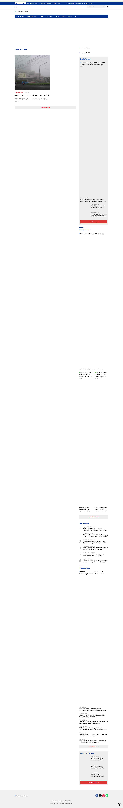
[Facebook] (96, 795)
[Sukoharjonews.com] (21, 11)
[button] (104, 6)
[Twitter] (100, 795)
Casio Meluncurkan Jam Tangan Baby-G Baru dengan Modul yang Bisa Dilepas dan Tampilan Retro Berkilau (98, 206)
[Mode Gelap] (107, 6)
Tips (76, 16)
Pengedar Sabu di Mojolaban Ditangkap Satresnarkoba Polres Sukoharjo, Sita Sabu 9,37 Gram (98, 775)
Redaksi (54, 801)
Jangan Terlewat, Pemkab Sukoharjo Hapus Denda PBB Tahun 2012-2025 (92, 716)
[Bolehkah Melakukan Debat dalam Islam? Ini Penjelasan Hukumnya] (84, 767)
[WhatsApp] (106, 795)
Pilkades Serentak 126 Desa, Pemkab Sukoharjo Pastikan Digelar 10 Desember (93, 735)
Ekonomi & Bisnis (60, 16)
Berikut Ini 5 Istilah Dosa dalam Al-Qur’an (61, 3)
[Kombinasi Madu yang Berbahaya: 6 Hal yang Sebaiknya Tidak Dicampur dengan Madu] (93, 129)
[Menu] (16, 6)
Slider (21, 92)
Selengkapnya (45, 107)
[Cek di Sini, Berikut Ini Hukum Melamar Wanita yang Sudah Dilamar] (101, 439)
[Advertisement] (61, 31)
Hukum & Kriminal (32, 16)
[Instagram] (103, 795)
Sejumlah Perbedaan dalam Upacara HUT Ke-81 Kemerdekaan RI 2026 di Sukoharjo (93, 722)
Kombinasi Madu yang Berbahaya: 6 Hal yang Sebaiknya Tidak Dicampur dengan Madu (92, 200)
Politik (41, 16)
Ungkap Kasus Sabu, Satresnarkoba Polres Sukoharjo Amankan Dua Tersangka (98, 759)
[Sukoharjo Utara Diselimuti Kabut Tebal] (32, 72)
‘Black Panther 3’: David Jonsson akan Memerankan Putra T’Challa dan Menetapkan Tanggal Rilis (94, 554)
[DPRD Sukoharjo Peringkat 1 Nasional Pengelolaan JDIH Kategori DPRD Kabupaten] (93, 638)
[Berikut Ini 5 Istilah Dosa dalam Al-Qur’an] (93, 300)
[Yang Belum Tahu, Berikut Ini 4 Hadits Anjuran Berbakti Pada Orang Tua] (85, 439)
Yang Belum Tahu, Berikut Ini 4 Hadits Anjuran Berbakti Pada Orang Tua (84, 509)
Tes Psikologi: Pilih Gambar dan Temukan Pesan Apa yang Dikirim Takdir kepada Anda (95, 561)
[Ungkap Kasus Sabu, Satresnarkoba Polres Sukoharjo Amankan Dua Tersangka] (84, 759)
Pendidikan (49, 16)
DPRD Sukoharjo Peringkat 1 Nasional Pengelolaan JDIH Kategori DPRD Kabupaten (92, 709)
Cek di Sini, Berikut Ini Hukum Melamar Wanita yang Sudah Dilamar (101, 509)
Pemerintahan (20, 16)
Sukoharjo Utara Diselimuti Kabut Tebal (32, 95)
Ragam (70, 16)
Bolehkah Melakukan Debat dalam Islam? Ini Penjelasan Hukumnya (97, 767)
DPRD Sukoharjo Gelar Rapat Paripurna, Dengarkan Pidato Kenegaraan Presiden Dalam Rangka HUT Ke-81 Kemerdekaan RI (93, 728)
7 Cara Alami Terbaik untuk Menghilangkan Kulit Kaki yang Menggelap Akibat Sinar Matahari (99, 215)
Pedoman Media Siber (65, 801)
